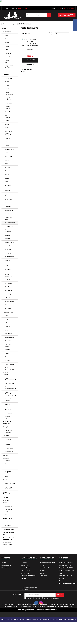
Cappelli (7, 326)
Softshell (7, 350)
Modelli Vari (8, 522)
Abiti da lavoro (9, 337)
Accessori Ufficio (8, 417)
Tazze (7, 121)
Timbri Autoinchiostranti (10, 379)
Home (4, 28)
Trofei (7, 39)
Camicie (7, 357)
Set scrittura (9, 305)
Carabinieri (8, 506)
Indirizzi (42, 570)
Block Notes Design (8, 400)
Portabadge (9, 226)
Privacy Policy (25, 570)
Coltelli (5, 497)
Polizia (7, 515)
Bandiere (8, 464)
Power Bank (9, 112)
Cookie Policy (25, 573)
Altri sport (8, 71)
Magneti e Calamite (8, 98)
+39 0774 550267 (22, 8)
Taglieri (7, 444)
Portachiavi (8, 78)
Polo (6, 319)
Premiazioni (7, 32)
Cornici (5, 455)
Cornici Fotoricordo (9, 93)
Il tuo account (47, 558)
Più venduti (5, 568)
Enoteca (6, 436)
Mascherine (9, 290)
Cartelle (7, 298)
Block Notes (8, 156)
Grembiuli (8, 341)
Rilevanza (62, 34)
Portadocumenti (10, 223)
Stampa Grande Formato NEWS (9, 538)
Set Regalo (8, 283)
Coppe (7, 35)
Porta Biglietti (9, 294)
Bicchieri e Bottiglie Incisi (9, 275)
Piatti (6, 164)
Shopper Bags (9, 149)
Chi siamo (24, 563)
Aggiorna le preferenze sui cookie (29, 588)
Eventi (5, 480)
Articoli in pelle (9, 301)
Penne (7, 82)
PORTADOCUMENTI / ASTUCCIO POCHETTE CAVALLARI (30, 45)
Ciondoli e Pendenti (8, 107)
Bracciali (7, 203)
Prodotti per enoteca (9, 440)
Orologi (7, 138)
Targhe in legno (8, 61)
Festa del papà (10, 483)
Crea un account (68, 8)
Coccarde (8, 53)
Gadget (6, 75)
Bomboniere (7, 518)
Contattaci (24, 565)
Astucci (7, 50)
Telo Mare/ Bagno (8, 218)
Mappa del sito (25, 568)
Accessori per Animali (9, 190)
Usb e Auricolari (8, 116)
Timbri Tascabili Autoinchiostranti (10, 393)
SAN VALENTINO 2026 (8, 533)
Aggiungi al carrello (29, 60)
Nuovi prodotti (6, 565)
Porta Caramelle (8, 195)
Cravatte (8, 353)
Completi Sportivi (8, 345)
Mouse (7, 153)
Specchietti (8, 199)
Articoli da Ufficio (6, 374)
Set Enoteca (9, 448)
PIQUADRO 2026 (8, 529)
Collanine (8, 207)
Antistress (8, 185)
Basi (6, 467)
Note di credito (45, 568)
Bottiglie (7, 128)
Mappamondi (9, 242)
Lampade (8, 308)
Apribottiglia (9, 210)
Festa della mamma (8, 488)
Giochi (7, 178)
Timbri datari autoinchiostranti (10, 388)
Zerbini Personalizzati (8, 493)
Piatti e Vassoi (9, 57)
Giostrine (8, 249)
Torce (7, 146)
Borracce (8, 167)
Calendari (8, 235)
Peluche (7, 89)
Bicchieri (7, 124)
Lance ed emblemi (8, 472)
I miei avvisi (43, 576)
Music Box (8, 246)
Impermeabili (9, 364)
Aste (6, 476)
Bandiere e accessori (7, 459)
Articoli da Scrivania (8, 408)
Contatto (5, 8)
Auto (6, 142)
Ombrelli (7, 171)
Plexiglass (6, 427)
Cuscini (7, 160)
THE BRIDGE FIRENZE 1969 (7, 544)
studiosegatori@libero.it (67, 583)
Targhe (7, 46)
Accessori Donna (8, 265)
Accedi (59, 8)
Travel (7, 214)
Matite (7, 174)
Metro (7, 182)
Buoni (42, 573)
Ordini (42, 565)
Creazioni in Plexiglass (9, 431)
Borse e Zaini (9, 103)
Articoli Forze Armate (7, 501)
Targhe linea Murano (9, 66)
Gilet (6, 330)
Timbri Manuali (9, 383)
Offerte (4, 563)
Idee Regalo (7, 239)
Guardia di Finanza (8, 510)
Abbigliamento (8, 312)
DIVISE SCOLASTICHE (9, 368)
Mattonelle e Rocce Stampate (9, 133)
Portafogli (8, 287)
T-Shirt (7, 316)
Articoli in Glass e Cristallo (8, 422)
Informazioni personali (47, 563)
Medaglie (8, 42)
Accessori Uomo (8, 270)
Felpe (6, 323)
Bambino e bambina (8, 231)
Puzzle (7, 85)
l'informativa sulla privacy (51, 598)
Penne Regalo (9, 257)
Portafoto (8, 253)
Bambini (7, 360)
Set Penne (8, 279)
